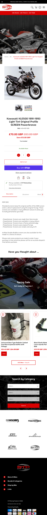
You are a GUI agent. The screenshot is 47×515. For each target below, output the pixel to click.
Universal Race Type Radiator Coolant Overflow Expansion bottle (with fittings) (14, 344)
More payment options (23, 173)
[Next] (42, 194)
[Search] (32, 7)
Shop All (23, 363)
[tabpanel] (23, 222)
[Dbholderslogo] (12, 420)
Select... (11, 386)
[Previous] (20, 368)
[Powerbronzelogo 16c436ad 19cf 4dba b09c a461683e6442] (35, 421)
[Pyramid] (35, 435)
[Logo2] (12, 448)
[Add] (28, 155)
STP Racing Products (13, 501)
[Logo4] (12, 435)
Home (6, 57)
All (10, 57)
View (4, 354)
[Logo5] (35, 447)
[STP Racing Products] (7, 7)
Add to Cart (23, 162)
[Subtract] (18, 155)
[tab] (9, 194)
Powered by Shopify (13, 507)
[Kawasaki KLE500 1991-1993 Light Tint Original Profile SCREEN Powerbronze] (19, 108)
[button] (36, 7)
